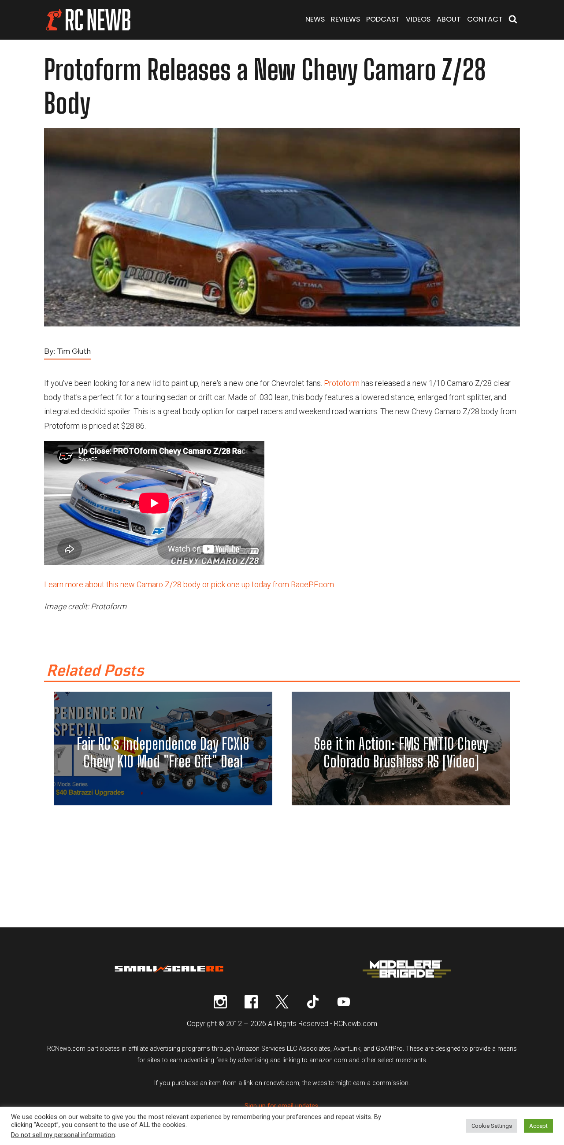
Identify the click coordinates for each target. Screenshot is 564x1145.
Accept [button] (538, 1126)
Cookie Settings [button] (491, 1126)
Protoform (342, 383)
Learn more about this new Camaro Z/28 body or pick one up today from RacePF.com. (189, 584)
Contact (485, 19)
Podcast (383, 19)
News (315, 19)
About (449, 19)
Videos (418, 19)
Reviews (345, 19)
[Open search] (513, 20)
